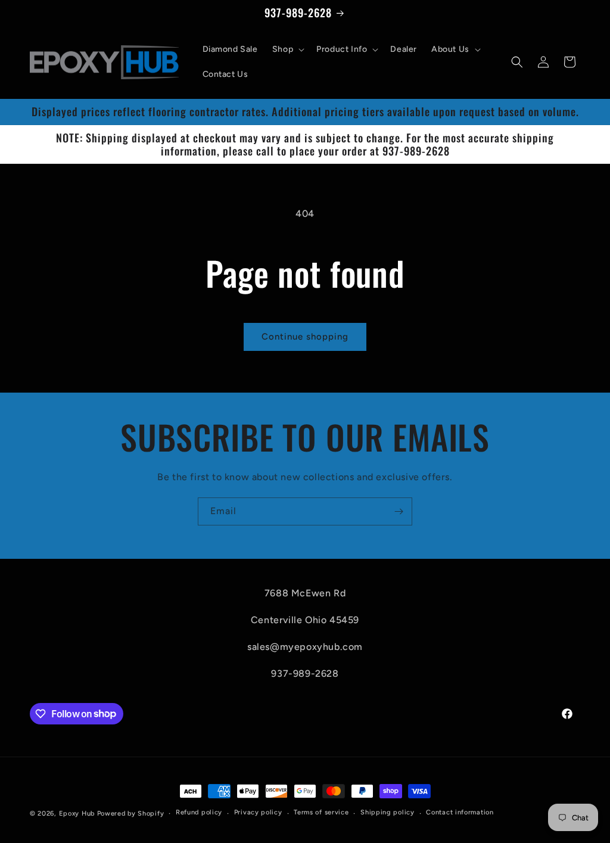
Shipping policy (387, 812)
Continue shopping (305, 336)
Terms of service (321, 812)
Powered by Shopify (130, 813)
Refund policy (199, 812)
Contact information (459, 812)
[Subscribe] (398, 511)
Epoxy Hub (77, 813)
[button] (287, 49)
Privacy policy (258, 812)
